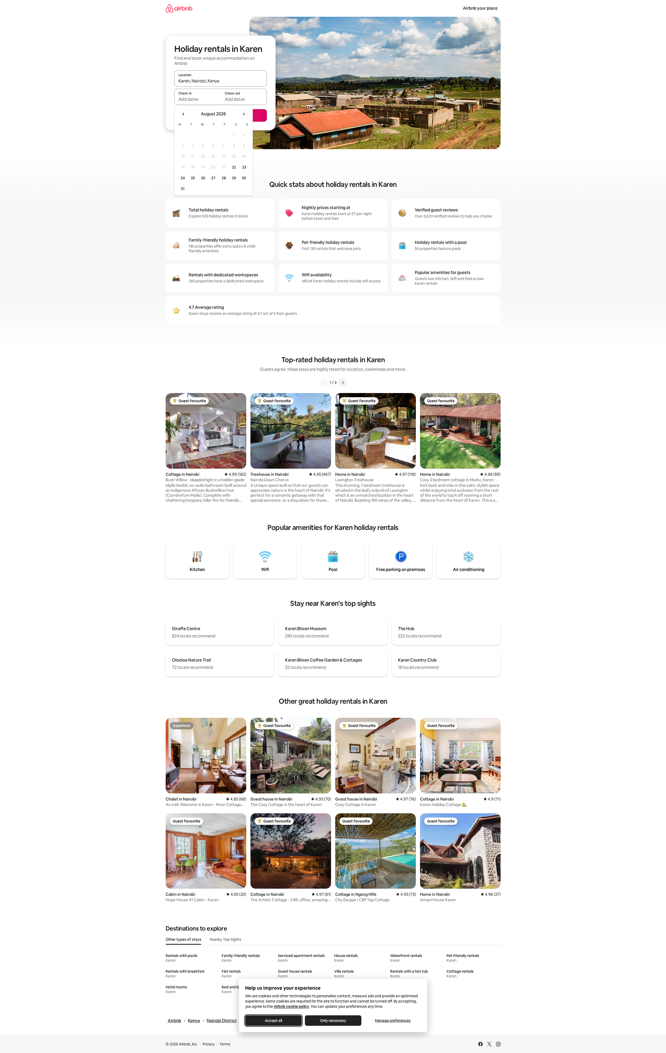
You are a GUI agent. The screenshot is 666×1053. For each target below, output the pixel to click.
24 (183, 178)
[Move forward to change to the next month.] (243, 114)
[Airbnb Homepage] (179, 8)
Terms (225, 1044)
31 (182, 188)
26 (203, 178)
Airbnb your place (480, 8)
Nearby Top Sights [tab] (225, 939)
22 (234, 167)
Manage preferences (393, 1020)
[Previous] (323, 382)
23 (244, 167)
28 (224, 178)
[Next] (343, 382)
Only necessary (333, 1020)
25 (193, 178)
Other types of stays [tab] (183, 939)
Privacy (209, 1044)
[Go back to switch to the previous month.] (183, 114)
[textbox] (197, 99)
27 (213, 178)
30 (244, 178)
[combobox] (220, 81)
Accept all (273, 1020)
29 (234, 178)
